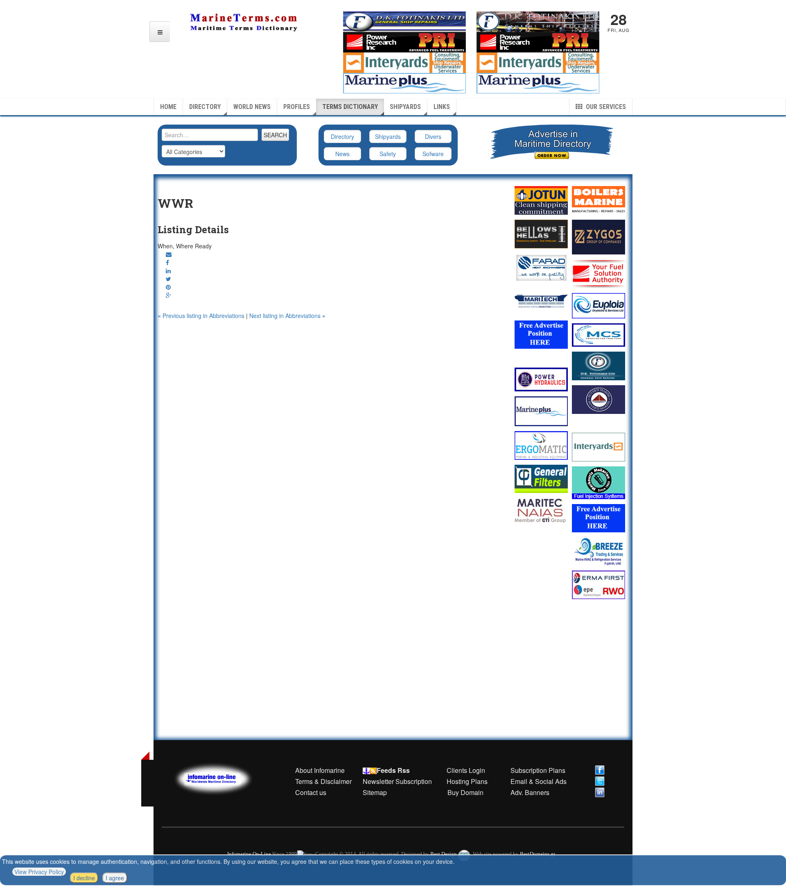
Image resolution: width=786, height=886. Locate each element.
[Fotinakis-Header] (404, 21)
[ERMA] (598, 584)
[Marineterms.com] (221, 778)
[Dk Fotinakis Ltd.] (598, 366)
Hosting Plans (467, 781)
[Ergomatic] (541, 445)
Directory (205, 107)
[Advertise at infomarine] (541, 334)
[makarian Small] (598, 482)
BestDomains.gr (537, 854)
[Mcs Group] (598, 335)
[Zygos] (598, 237)
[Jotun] (541, 200)
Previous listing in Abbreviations (202, 315)
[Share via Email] (169, 254)
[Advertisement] (331, 340)
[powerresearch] (538, 41)
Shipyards (405, 107)
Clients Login (466, 770)
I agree (115, 878)
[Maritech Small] (541, 301)
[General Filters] (541, 479)
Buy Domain (465, 792)
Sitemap (375, 792)
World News (252, 107)
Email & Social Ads (538, 781)
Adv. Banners (529, 792)
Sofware (433, 154)
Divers (433, 136)
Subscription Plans (537, 770)
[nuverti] (598, 399)
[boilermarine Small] (598, 200)
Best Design (444, 854)
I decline (84, 878)
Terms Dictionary (350, 107)
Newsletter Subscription (397, 781)
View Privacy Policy (39, 872)
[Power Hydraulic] (541, 379)
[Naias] (541, 511)
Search (275, 135)
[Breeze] (598, 551)
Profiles (296, 107)
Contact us (310, 792)
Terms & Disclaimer (323, 781)
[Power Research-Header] (404, 41)
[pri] (598, 273)
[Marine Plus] (538, 82)
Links (442, 107)
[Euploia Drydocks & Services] (598, 305)
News (342, 154)
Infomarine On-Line (249, 854)
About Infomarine (320, 770)
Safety (387, 154)
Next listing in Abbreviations (287, 315)
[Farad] (541, 267)
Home (168, 107)
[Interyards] (598, 447)
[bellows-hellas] (541, 234)
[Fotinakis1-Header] (538, 21)
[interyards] (538, 62)
